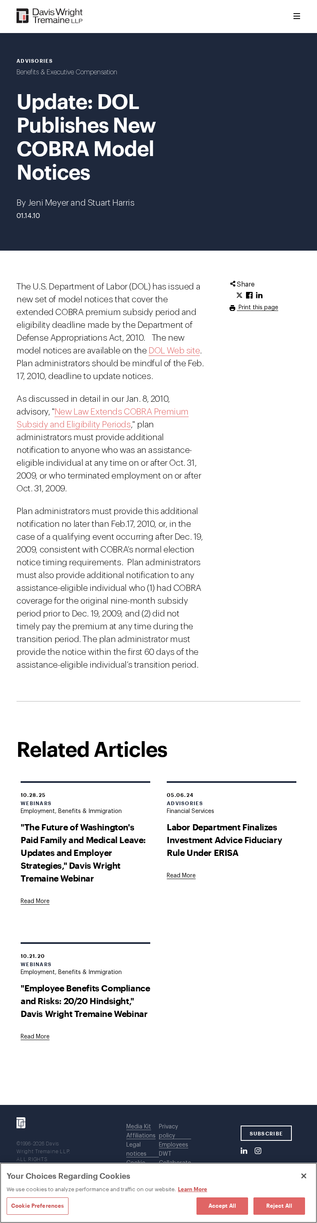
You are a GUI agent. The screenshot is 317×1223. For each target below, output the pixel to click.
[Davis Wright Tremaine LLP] (50, 16)
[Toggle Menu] (296, 16)
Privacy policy (168, 1131)
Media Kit (138, 1127)
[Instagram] (258, 1151)
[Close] (304, 1176)
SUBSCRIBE (266, 1133)
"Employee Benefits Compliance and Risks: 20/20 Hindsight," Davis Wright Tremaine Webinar (85, 1001)
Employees (173, 1145)
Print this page (257, 307)
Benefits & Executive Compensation (67, 72)
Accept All (222, 1205)
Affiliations (141, 1136)
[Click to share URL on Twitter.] (239, 295)
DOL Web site (174, 350)
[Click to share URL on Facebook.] (249, 295)
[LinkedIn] (244, 1151)
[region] (158, 1193)
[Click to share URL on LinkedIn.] (259, 295)
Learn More (192, 1189)
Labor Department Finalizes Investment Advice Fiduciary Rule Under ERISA (224, 840)
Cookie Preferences (37, 1205)
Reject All (279, 1205)
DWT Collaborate (175, 1158)
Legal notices (136, 1149)
